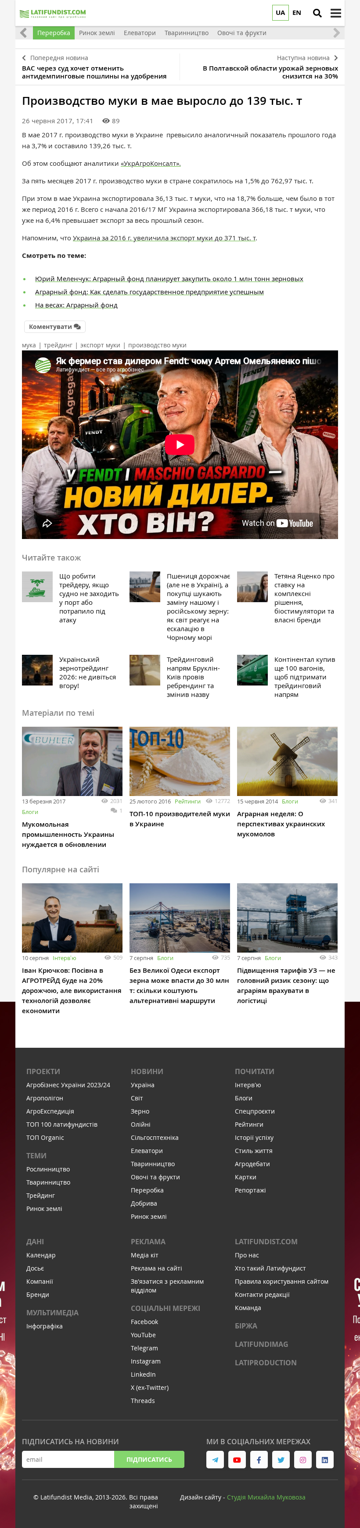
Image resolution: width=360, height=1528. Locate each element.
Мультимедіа (52, 1312)
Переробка (147, 1190)
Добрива (144, 1203)
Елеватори (147, 1150)
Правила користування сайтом (281, 1281)
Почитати (254, 1071)
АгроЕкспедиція (50, 1111)
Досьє (35, 1268)
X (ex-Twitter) (150, 1387)
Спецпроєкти (255, 1111)
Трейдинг (40, 1195)
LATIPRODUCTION (266, 1362)
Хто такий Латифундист (270, 1268)
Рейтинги (188, 801)
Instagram (146, 1361)
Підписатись (149, 1459)
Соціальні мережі (165, 1308)
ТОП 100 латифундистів (61, 1124)
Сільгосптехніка (155, 1137)
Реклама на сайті (156, 1268)
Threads (143, 1400)
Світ (137, 1098)
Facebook (144, 1321)
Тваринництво (48, 1182)
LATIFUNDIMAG (261, 1344)
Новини (147, 1071)
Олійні (141, 1124)
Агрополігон (44, 1098)
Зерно (140, 1111)
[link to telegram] (215, 1459)
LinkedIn (143, 1374)
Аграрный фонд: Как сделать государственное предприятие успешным (149, 291)
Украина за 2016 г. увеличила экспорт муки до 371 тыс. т (164, 237)
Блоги (30, 812)
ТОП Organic (45, 1137)
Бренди (37, 1294)
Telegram (144, 1348)
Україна (143, 1085)
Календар (41, 1255)
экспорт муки (100, 345)
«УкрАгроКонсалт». (151, 163)
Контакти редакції (262, 1294)
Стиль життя (254, 1150)
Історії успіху (254, 1137)
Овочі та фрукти (155, 1177)
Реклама (148, 1241)
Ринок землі (44, 1208)
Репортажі (250, 1190)
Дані (35, 1241)
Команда (248, 1307)
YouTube (143, 1335)
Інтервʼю (64, 958)
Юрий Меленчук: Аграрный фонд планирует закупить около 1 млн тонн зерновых (169, 278)
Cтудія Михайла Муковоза (266, 1497)
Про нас (247, 1255)
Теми (36, 1155)
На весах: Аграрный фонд (76, 304)
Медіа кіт (144, 1255)
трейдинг (58, 345)
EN (296, 12)
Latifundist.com (266, 1241)
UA (280, 12)
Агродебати (252, 1164)
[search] (317, 13)
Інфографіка (44, 1326)
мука (29, 345)
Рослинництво (48, 1169)
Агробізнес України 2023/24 (68, 1085)
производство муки (157, 345)
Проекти (43, 1071)
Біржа (246, 1326)
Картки (245, 1177)
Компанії (39, 1281)
